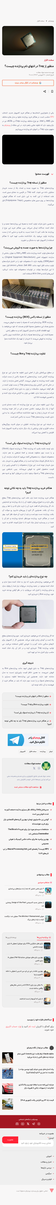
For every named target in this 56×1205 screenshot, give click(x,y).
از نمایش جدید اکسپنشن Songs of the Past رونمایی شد (25, 904)
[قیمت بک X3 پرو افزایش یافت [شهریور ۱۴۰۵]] (7, 1104)
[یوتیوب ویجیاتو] (22, 1124)
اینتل (51, 751)
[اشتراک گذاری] (44, 91)
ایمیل (51, 1138)
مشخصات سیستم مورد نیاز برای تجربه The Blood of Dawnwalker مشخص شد (28, 831)
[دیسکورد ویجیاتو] (17, 1124)
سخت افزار (40, 21)
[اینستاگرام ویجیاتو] (39, 1124)
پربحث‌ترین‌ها (11, 937)
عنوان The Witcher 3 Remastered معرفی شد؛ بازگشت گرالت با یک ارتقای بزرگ (24, 918)
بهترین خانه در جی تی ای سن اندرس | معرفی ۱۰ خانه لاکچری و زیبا (24, 973)
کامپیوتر (23, 751)
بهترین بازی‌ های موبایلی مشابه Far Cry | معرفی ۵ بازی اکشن (25, 959)
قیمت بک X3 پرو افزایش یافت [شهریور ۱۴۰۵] (37, 1100)
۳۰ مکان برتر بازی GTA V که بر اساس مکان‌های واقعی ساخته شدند (26, 987)
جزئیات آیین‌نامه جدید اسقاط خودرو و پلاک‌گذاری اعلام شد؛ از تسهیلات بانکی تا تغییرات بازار (36, 1087)
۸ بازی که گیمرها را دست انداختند (31, 999)
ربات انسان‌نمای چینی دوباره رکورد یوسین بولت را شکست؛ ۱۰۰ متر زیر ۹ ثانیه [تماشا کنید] (36, 1071)
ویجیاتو (51, 21)
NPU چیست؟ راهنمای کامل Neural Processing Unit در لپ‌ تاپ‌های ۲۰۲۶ (26, 851)
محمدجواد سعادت (42, 72)
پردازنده (43, 751)
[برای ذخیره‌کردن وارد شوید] (52, 91)
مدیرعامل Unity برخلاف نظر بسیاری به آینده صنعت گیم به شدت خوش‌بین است (26, 812)
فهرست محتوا (42, 174)
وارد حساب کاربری (13, 1026)
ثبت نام (32, 1026)
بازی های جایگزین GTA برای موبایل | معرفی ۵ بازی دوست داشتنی (25, 945)
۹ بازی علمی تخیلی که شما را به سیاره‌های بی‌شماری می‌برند (26, 890)
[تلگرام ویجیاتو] (33, 1124)
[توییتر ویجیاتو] (28, 1124)
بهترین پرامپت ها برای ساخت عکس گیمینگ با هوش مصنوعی (29, 841)
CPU (52, 117)
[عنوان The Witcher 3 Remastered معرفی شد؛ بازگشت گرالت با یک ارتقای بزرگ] (48, 918)
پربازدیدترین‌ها (42, 937)
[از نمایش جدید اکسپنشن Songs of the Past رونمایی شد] (48, 905)
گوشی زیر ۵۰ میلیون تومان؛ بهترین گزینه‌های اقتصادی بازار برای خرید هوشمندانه (26, 821)
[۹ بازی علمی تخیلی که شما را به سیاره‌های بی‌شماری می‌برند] (48, 891)
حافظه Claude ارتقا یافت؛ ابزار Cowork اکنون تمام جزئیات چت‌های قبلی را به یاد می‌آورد (35, 1056)
